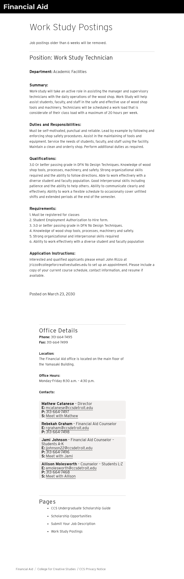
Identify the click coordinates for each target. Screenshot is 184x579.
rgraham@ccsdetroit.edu (67, 428)
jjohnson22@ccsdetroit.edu (69, 448)
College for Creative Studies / (58, 569)
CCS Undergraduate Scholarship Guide (81, 508)
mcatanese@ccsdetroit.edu (69, 407)
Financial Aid (25, 7)
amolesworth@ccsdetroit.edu (71, 468)
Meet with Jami (59, 456)
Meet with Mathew (62, 416)
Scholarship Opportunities (71, 516)
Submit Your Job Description (73, 524)
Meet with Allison (61, 476)
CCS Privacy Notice (92, 569)
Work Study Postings (67, 531)
